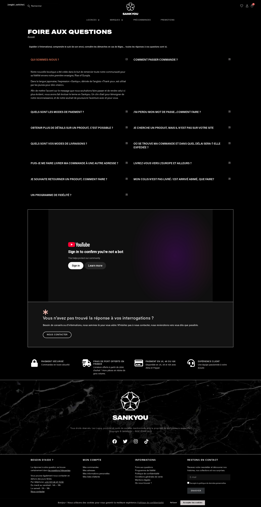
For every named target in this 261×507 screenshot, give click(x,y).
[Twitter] (125, 441)
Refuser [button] (173, 503)
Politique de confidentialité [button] (150, 503)
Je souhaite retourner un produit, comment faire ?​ (69, 179)
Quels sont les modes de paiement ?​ (57, 112)
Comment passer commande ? (156, 60)
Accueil (31, 37)
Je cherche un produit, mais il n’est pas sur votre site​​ (174, 128)
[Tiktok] (146, 441)
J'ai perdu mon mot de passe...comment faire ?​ (167, 112)
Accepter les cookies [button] (192, 503)
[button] (93, 20)
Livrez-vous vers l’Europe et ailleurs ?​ (163, 163)
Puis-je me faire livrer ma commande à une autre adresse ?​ (74, 163)
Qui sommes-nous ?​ (45, 60)
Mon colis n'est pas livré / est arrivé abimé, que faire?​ (174, 179)
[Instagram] (136, 441)
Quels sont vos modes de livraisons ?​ (59, 144)
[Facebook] (114, 441)
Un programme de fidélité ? (51, 195)
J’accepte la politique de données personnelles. (208, 483)
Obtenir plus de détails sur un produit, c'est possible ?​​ (72, 128)
